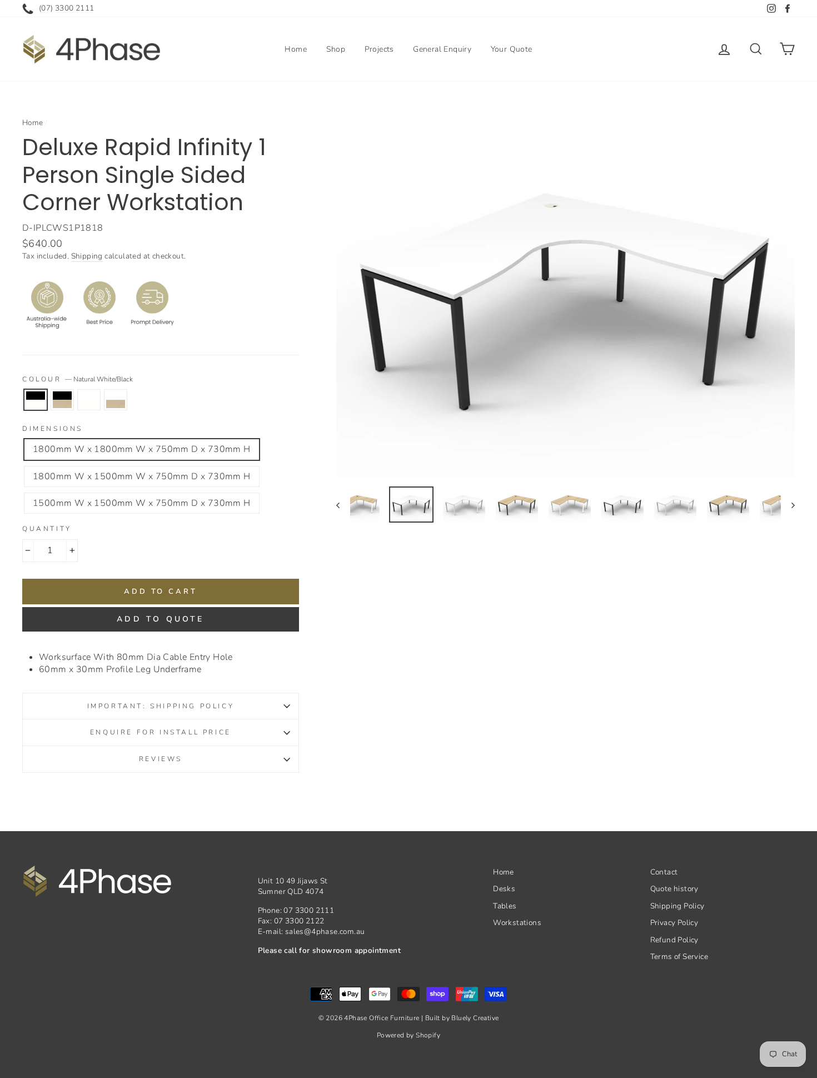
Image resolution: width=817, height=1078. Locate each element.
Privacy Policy (674, 922)
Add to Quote (160, 619)
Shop (336, 49)
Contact (664, 872)
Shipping (87, 256)
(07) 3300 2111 (66, 8)
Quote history (674, 888)
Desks (504, 888)
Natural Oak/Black (62, 400)
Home (296, 49)
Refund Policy (674, 940)
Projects (379, 49)
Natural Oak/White (115, 400)
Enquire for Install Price (160, 732)
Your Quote (511, 49)
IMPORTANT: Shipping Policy (161, 706)
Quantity (47, 528)
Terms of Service (679, 956)
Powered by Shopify (408, 1035)
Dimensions (52, 428)
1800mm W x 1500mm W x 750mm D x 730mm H (142, 476)
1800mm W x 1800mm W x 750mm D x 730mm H (142, 449)
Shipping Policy (677, 906)
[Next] (788, 504)
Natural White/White (89, 400)
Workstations (517, 922)
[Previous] (343, 504)
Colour (77, 379)
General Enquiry (442, 49)
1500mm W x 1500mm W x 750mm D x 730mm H (142, 503)
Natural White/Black (35, 400)
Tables (504, 906)
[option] (565, 295)
